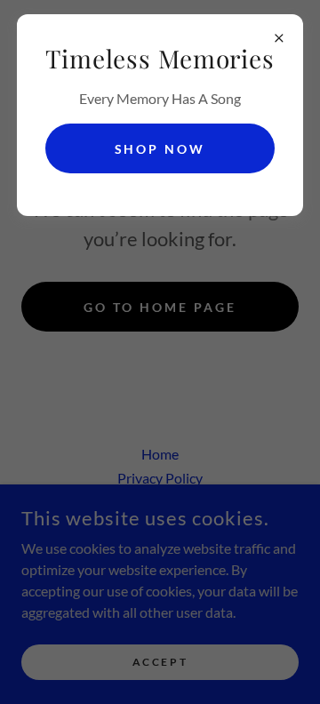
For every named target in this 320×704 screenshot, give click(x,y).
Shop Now (160, 148)
